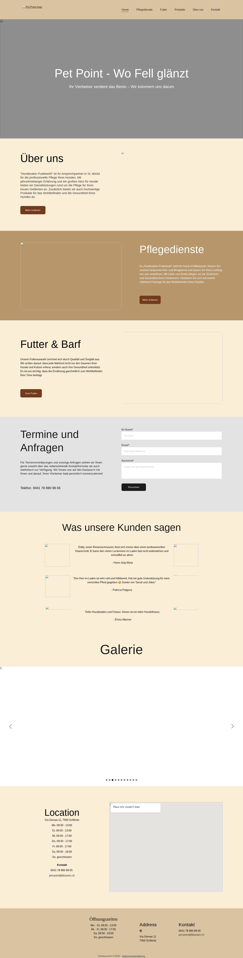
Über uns (198, 9)
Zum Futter (31, 393)
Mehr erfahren (33, 210)
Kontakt (215, 9)
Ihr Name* (127, 429)
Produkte (180, 9)
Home (125, 9)
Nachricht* (128, 460)
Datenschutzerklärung (133, 956)
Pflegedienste (144, 9)
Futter (163, 9)
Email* (125, 445)
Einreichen (133, 487)
